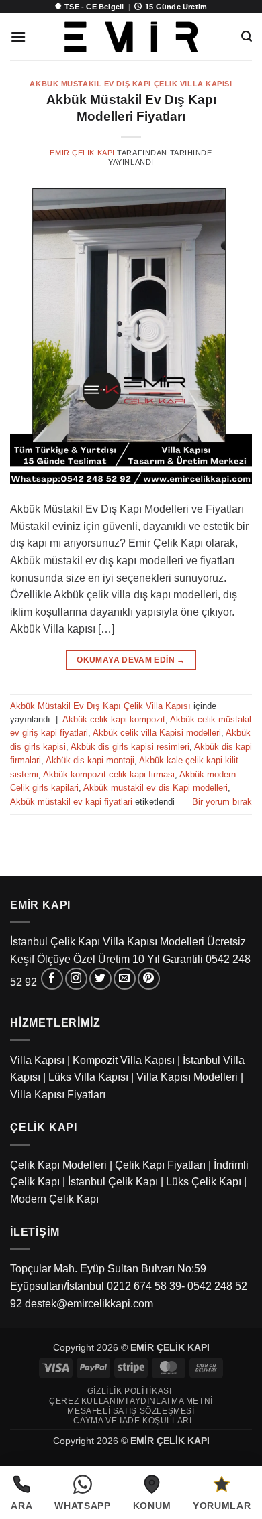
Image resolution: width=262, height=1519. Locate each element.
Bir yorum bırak (222, 802)
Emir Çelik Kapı (82, 153)
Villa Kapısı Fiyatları (57, 1094)
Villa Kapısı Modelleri (187, 1077)
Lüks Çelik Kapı (203, 1181)
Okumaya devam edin (131, 660)
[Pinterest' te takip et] (149, 979)
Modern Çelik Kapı (54, 1199)
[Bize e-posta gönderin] (125, 979)
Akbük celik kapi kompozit (113, 719)
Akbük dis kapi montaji (90, 760)
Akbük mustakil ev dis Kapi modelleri (155, 788)
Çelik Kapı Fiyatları (160, 1165)
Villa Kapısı (37, 1060)
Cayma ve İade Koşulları (132, 1420)
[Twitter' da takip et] (100, 979)
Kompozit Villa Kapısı (124, 1060)
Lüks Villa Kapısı (88, 1077)
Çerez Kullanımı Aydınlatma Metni (131, 1401)
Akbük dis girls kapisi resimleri (130, 747)
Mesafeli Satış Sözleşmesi (130, 1411)
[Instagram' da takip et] (76, 979)
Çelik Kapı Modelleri (58, 1165)
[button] (18, 36)
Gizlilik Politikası (129, 1391)
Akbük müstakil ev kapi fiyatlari (71, 802)
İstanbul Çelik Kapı (113, 1181)
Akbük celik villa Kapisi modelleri (157, 733)
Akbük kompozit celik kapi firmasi (109, 774)
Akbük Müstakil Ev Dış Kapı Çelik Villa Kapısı (131, 84)
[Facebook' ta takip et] (52, 979)
